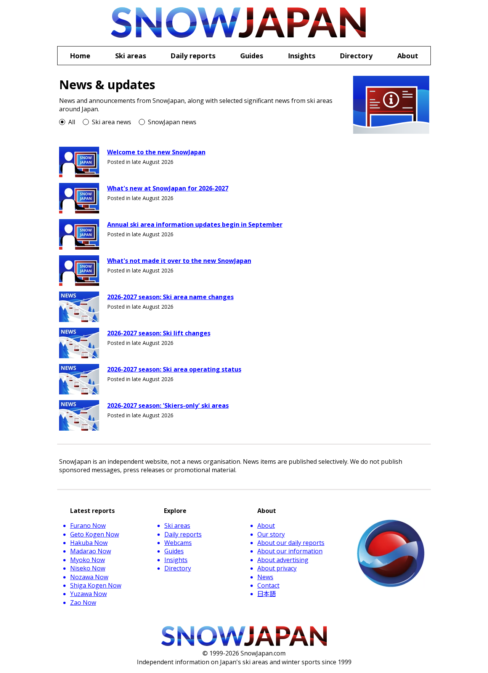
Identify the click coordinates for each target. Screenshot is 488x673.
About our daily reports (290, 542)
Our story (271, 534)
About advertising (282, 560)
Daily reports (183, 534)
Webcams (178, 542)
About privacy (277, 568)
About (266, 525)
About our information (290, 551)
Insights (176, 560)
